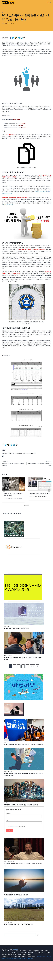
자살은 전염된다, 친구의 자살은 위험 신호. (16, 895)
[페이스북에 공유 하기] (10, 37)
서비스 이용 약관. (41, 956)
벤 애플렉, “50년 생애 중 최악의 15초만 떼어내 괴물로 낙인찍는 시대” (23, 864)
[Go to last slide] (4, 490)
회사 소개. (15, 949)
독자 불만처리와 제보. (27, 958)
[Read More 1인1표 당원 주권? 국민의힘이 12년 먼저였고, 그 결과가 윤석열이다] (24, 730)
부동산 (5, 922)
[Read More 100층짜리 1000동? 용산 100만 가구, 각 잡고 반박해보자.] (24, 790)
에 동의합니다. (16, 826)
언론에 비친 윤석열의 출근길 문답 (39, 493)
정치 (2, 12)
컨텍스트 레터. (9, 655)
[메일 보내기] (21, 37)
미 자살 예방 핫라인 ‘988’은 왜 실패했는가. (16, 628)
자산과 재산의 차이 (8, 204)
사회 (11, 892)
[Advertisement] (24, 564)
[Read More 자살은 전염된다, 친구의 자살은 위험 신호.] (24, 880)
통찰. (5, 802)
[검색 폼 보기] (47, 2)
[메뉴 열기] (50, 3)
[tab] (24, 505)
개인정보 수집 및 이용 (14, 826)
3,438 (32, 666)
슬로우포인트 (6, 892)
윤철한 (3, 23)
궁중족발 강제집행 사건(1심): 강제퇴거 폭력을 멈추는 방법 (13, 463)
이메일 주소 (8, 813)
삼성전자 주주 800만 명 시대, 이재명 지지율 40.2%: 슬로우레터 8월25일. (23, 658)
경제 (8, 802)
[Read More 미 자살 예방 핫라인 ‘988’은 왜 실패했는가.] (24, 614)
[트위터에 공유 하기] (13, 37)
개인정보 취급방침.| (11, 958)
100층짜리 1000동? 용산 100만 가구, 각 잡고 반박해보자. (21, 805)
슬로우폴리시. (7, 626)
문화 (5, 861)
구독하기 (9, 830)
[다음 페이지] (49, 490)
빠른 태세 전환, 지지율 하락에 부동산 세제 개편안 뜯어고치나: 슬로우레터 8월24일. (23, 774)
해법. (8, 742)
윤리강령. (18, 958)
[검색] (38, 935)
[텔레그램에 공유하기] (18, 37)
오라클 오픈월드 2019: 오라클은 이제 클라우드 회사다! (39, 463)
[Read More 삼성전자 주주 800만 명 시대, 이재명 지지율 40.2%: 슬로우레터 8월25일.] (24, 643)
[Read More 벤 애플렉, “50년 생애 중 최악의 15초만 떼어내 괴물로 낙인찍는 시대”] (24, 849)
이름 (7, 820)
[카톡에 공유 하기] (16, 37)
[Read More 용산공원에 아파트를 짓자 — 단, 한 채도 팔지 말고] (24, 909)
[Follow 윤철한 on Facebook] (3, 456)
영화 (11, 861)
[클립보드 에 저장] (24, 37)
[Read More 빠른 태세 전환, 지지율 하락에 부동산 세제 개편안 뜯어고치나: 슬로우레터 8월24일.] (24, 759)
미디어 (8, 861)
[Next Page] (37, 666)
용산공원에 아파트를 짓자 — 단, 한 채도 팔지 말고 (18, 924)
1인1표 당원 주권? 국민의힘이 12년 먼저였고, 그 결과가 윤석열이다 (23, 744)
